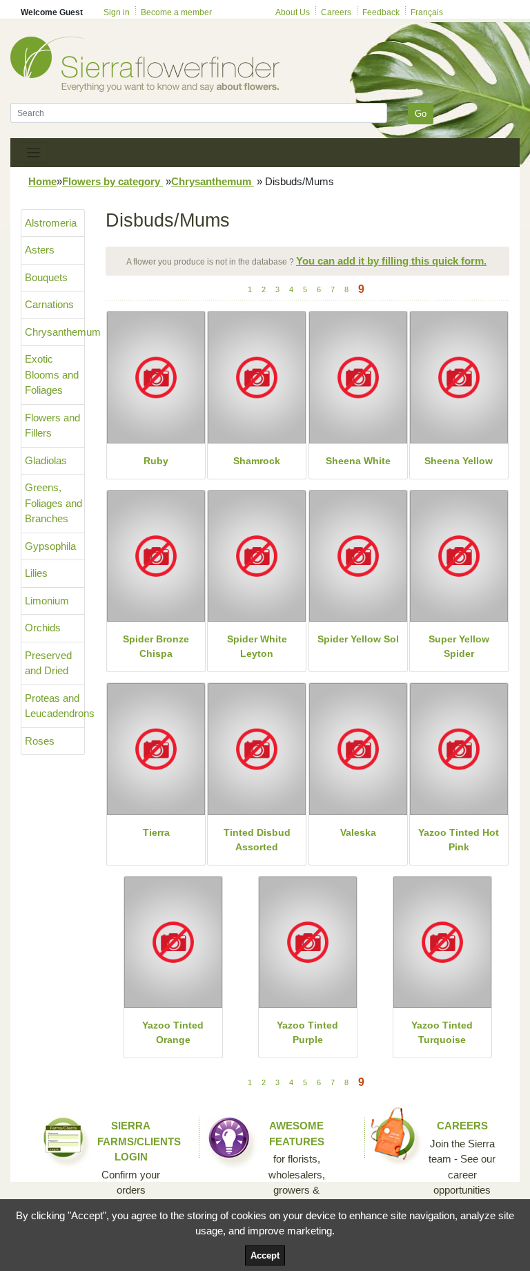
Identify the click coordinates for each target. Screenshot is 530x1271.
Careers (336, 12)
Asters (40, 250)
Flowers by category (112, 181)
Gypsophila (50, 546)
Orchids (43, 627)
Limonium (47, 600)
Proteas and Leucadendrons (55, 706)
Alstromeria (51, 223)
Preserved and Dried (48, 663)
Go (420, 113)
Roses (40, 741)
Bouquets (46, 277)
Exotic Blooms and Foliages (52, 374)
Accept (265, 1255)
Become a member (176, 12)
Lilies (36, 573)
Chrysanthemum (212, 181)
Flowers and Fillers (52, 425)
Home (42, 181)
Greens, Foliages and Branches (53, 502)
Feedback (381, 12)
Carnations (49, 304)
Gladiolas (46, 460)
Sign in (117, 12)
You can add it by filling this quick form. (391, 261)
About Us (292, 12)
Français (427, 12)
